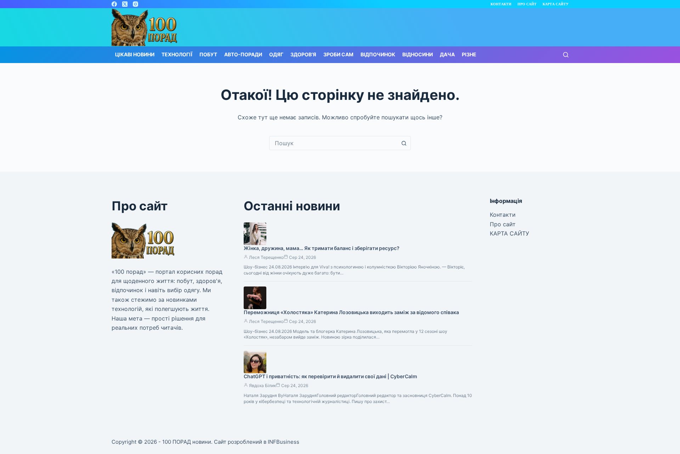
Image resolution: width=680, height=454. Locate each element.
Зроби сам (338, 54)
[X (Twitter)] (125, 4)
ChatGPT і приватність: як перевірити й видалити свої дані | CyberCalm (330, 376)
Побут (208, 54)
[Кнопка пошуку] (403, 143)
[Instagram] (135, 4)
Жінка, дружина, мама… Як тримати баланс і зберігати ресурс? (322, 248)
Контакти (501, 4)
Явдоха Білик (262, 385)
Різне (469, 54)
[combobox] (333, 143)
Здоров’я (303, 54)
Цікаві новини (134, 54)
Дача (447, 54)
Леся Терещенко (266, 257)
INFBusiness (283, 441)
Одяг (276, 54)
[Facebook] (114, 4)
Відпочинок (378, 54)
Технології (177, 54)
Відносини (417, 54)
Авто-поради (243, 54)
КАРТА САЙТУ (555, 4)
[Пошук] (565, 54)
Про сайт (527, 4)
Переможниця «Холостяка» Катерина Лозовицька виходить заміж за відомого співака (351, 312)
